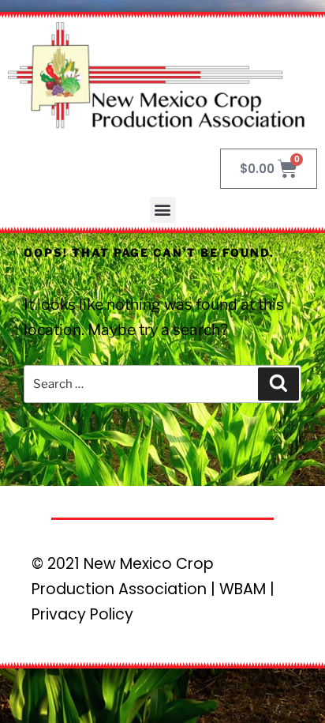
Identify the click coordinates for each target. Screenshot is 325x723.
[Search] (278, 384)
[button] (163, 210)
